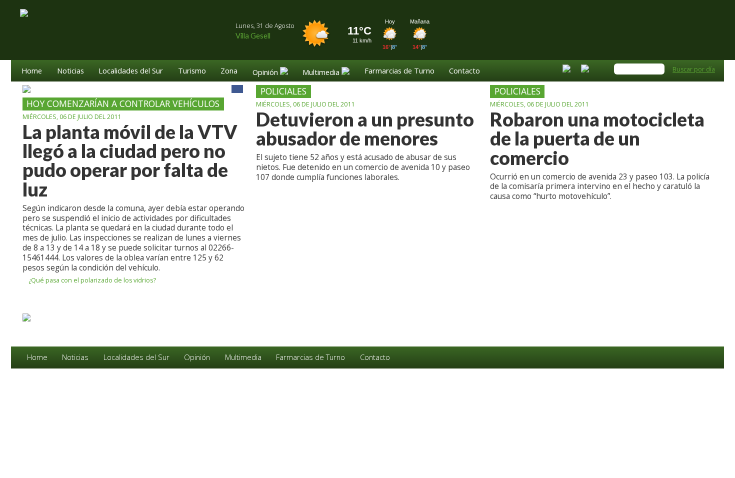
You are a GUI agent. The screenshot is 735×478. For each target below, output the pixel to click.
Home (32, 71)
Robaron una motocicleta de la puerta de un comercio (597, 139)
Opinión (197, 357)
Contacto (464, 71)
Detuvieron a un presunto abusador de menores (365, 129)
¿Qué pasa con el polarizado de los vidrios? (91, 281)
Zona (229, 71)
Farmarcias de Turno (399, 71)
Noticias (70, 71)
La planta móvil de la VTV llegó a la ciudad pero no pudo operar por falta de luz (130, 160)
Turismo (192, 71)
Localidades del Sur (130, 71)
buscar (657, 69)
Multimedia (243, 357)
